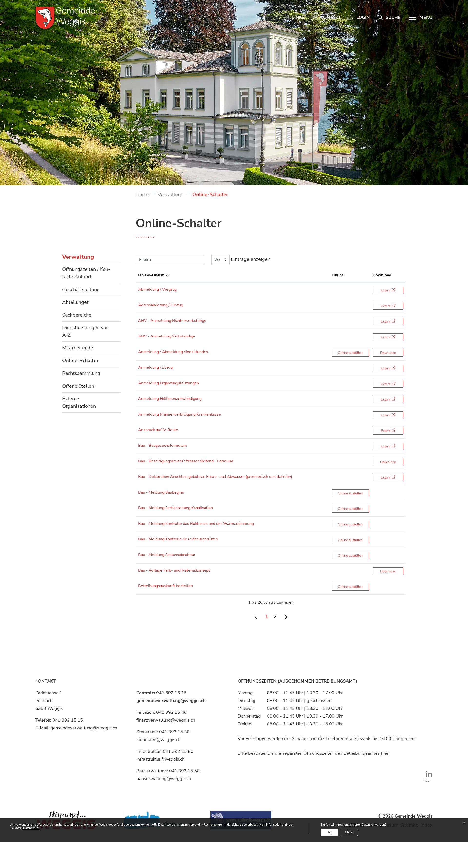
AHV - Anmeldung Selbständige (166, 336)
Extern (392, 290)
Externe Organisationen (79, 402)
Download (382, 275)
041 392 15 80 (178, 751)
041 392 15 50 (184, 771)
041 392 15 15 (67, 720)
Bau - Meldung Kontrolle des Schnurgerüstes (178, 539)
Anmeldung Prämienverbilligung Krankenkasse (179, 414)
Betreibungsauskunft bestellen (165, 586)
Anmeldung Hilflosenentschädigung (170, 398)
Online (338, 275)
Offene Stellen (78, 386)
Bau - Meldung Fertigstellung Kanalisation (175, 508)
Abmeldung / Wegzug (157, 289)
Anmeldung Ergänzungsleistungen (168, 383)
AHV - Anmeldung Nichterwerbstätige (172, 320)
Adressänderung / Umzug (160, 305)
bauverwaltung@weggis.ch (163, 779)
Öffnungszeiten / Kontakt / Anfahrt (86, 273)
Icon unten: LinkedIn (426, 780)
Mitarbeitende (77, 348)
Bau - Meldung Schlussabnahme (166, 554)
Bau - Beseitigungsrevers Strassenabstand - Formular (185, 461)
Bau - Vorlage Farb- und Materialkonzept (174, 570)
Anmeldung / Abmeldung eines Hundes (173, 352)
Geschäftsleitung (81, 289)
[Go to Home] (142, 194)
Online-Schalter (80, 362)
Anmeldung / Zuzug (155, 367)
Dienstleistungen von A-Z (85, 331)
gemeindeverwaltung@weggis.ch (83, 728)
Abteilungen (75, 302)
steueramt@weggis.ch (158, 740)
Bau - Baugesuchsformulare (162, 445)
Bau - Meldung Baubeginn (161, 492)
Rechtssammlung (81, 373)
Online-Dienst (151, 275)
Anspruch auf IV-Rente (158, 430)
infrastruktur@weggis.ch (160, 759)
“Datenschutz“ (31, 828)
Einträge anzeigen (250, 259)
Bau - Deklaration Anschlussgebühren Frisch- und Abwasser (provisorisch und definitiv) (215, 476)
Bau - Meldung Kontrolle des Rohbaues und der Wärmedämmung (196, 523)
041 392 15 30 (174, 732)
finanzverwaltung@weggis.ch (165, 720)
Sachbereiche (76, 315)
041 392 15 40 (171, 712)
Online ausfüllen (353, 352)
